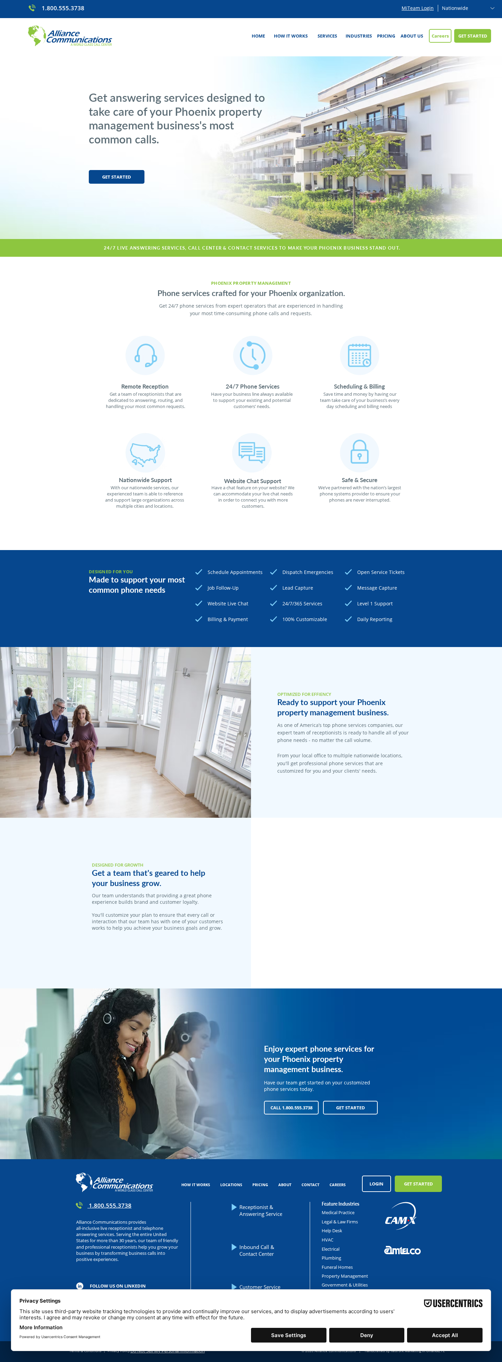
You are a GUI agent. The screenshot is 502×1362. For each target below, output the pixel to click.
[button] (327, 36)
